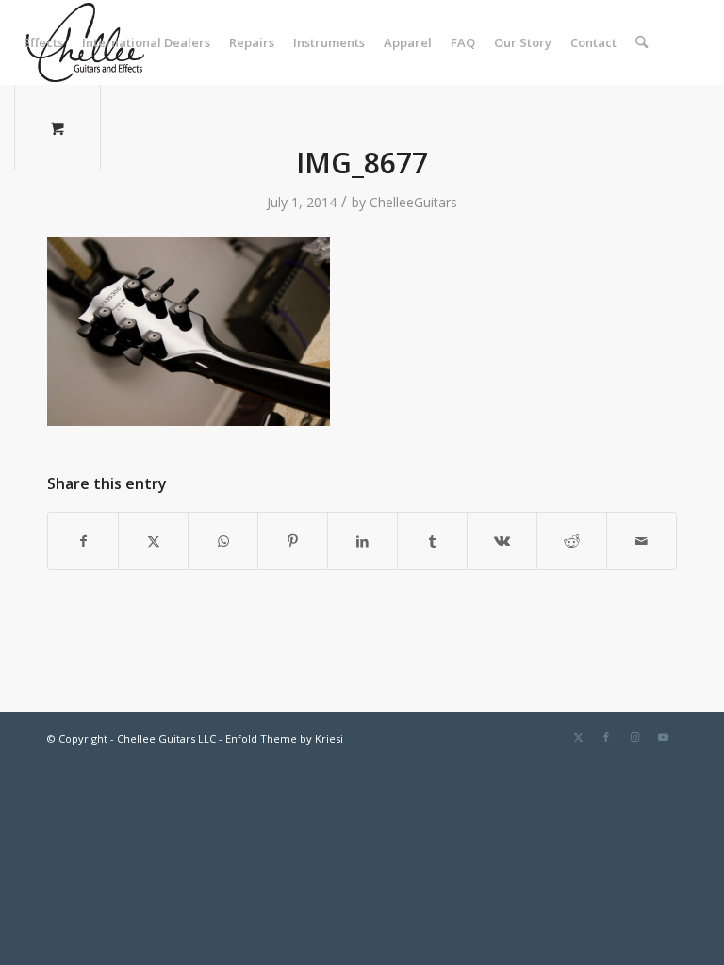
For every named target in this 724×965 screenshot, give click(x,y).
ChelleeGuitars (413, 202)
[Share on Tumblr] (432, 541)
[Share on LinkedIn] (362, 541)
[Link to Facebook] (606, 737)
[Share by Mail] (641, 541)
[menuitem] (43, 42)
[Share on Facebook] (83, 541)
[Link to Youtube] (663, 737)
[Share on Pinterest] (292, 541)
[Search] (641, 42)
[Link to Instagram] (634, 737)
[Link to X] (578, 737)
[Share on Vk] (502, 541)
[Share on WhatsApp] (223, 541)
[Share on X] (153, 541)
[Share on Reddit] (571, 541)
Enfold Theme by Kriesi (284, 738)
